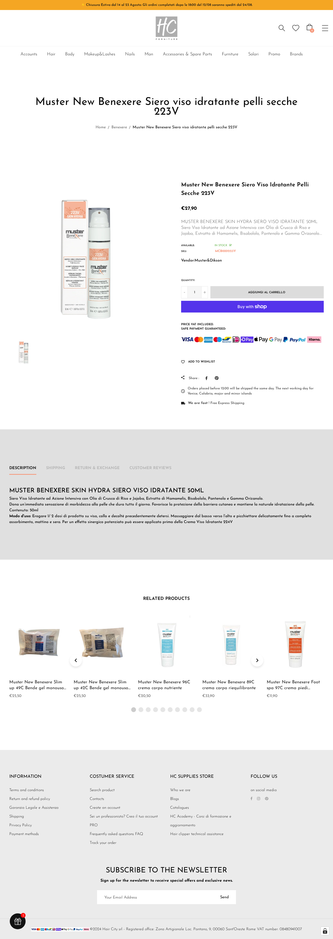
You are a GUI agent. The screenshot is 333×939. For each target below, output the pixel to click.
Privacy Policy (20, 825)
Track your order (103, 843)
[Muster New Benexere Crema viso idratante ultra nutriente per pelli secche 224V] (161, 149)
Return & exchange (97, 468)
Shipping (55, 468)
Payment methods (24, 834)
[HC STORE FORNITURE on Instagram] (258, 799)
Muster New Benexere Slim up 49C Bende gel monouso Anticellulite (36, 688)
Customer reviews (150, 468)
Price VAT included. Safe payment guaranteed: (203, 326)
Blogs (174, 799)
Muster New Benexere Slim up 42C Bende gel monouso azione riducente (101, 688)
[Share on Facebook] (208, 378)
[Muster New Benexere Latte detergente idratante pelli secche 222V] (174, 149)
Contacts (97, 799)
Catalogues (179, 808)
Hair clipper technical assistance (197, 834)
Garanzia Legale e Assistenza (34, 808)
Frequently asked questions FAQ (116, 834)
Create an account (105, 808)
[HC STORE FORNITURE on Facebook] (251, 799)
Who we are (180, 790)
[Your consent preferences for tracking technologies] (325, 931)
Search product (102, 790)
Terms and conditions (26, 790)
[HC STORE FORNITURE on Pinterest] (266, 799)
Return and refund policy (29, 799)
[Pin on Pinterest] (218, 378)
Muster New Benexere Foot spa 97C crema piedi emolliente (293, 688)
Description (22, 468)
